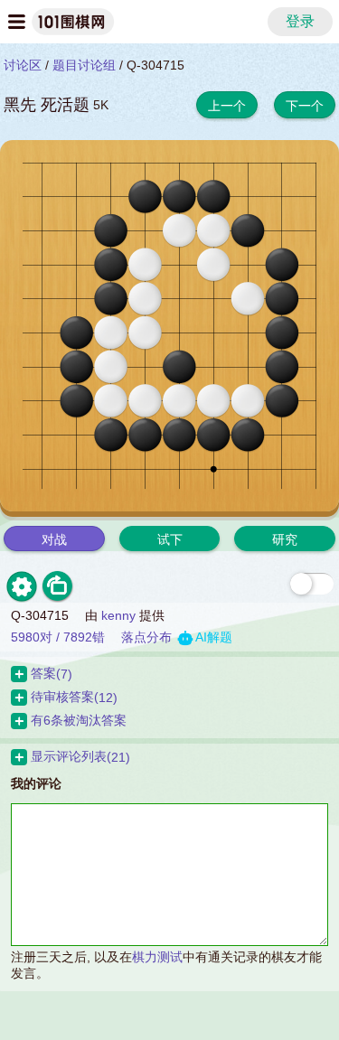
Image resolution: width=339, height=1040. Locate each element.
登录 (300, 21)
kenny (118, 615)
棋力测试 (157, 957)
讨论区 (23, 65)
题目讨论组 (84, 65)
